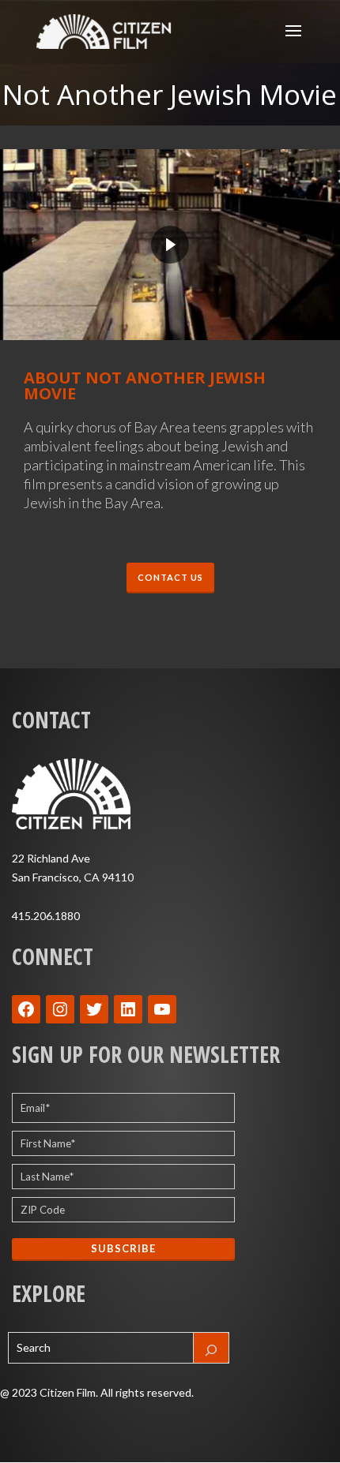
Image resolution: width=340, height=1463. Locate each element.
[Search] (211, 1348)
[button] (170, 244)
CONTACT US (170, 577)
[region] (170, 244)
